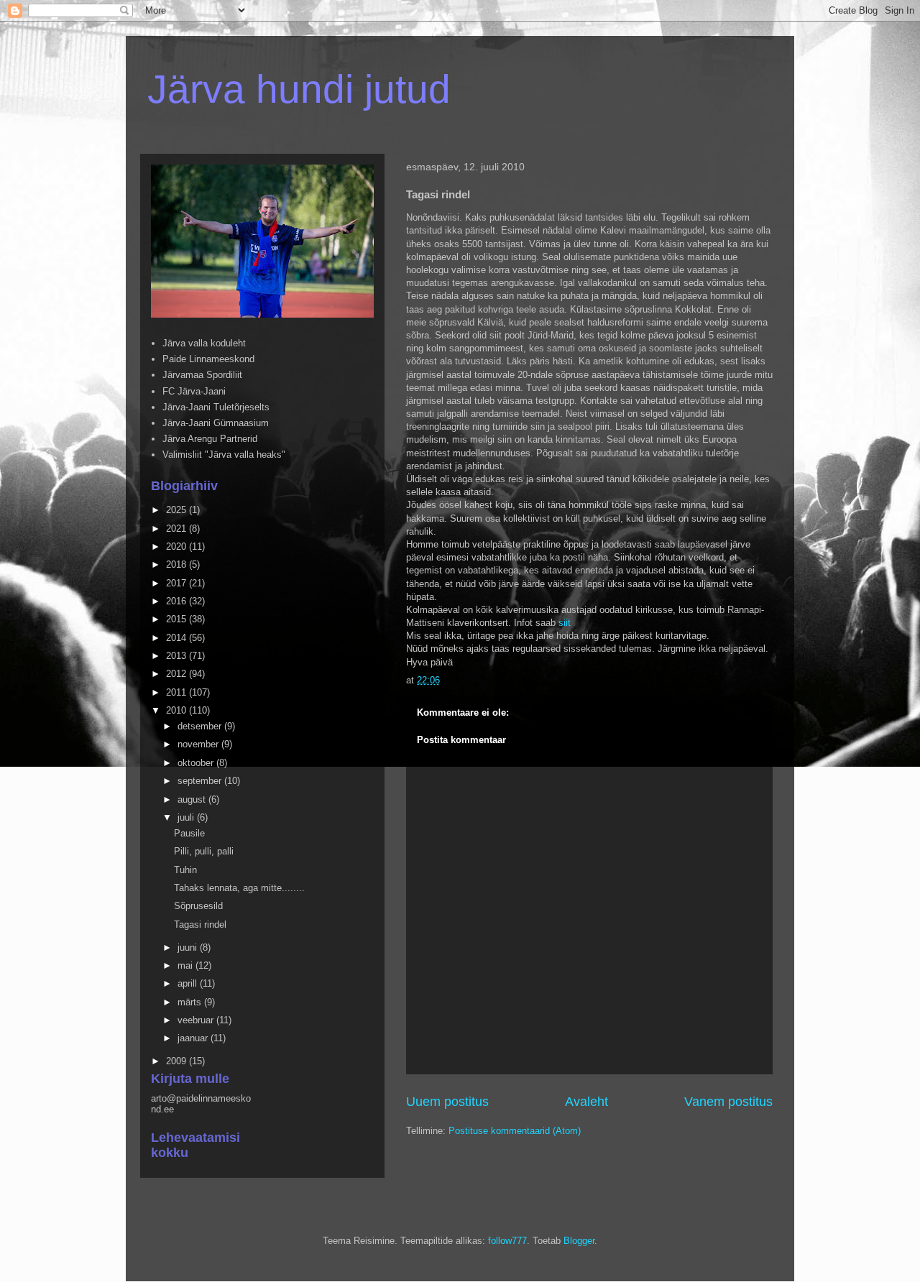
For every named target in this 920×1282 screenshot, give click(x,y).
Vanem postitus (728, 1101)
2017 (177, 583)
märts (191, 1002)
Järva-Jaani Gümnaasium (215, 423)
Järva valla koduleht (204, 343)
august (193, 799)
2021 (177, 528)
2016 (177, 601)
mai (187, 965)
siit (564, 622)
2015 (177, 619)
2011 (177, 692)
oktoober (197, 762)
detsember (201, 726)
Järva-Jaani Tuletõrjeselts (216, 407)
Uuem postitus (447, 1101)
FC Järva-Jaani (194, 391)
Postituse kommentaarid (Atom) (514, 1130)
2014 (177, 637)
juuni (189, 947)
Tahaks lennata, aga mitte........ (239, 887)
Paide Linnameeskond (208, 359)
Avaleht (586, 1101)
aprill (189, 983)
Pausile (189, 833)
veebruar (197, 1020)
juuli (187, 817)
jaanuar (194, 1038)
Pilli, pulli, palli (204, 851)
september (201, 780)
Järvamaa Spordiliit (202, 374)
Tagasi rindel (200, 924)
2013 (177, 655)
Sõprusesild (198, 905)
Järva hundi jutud (299, 89)
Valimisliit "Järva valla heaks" (223, 454)
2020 (177, 546)
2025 (177, 509)
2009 (177, 1061)
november (199, 744)
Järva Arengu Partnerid (209, 438)
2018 (177, 564)
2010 (177, 710)
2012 (177, 673)
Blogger (579, 1240)
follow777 (507, 1240)
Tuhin (185, 869)
